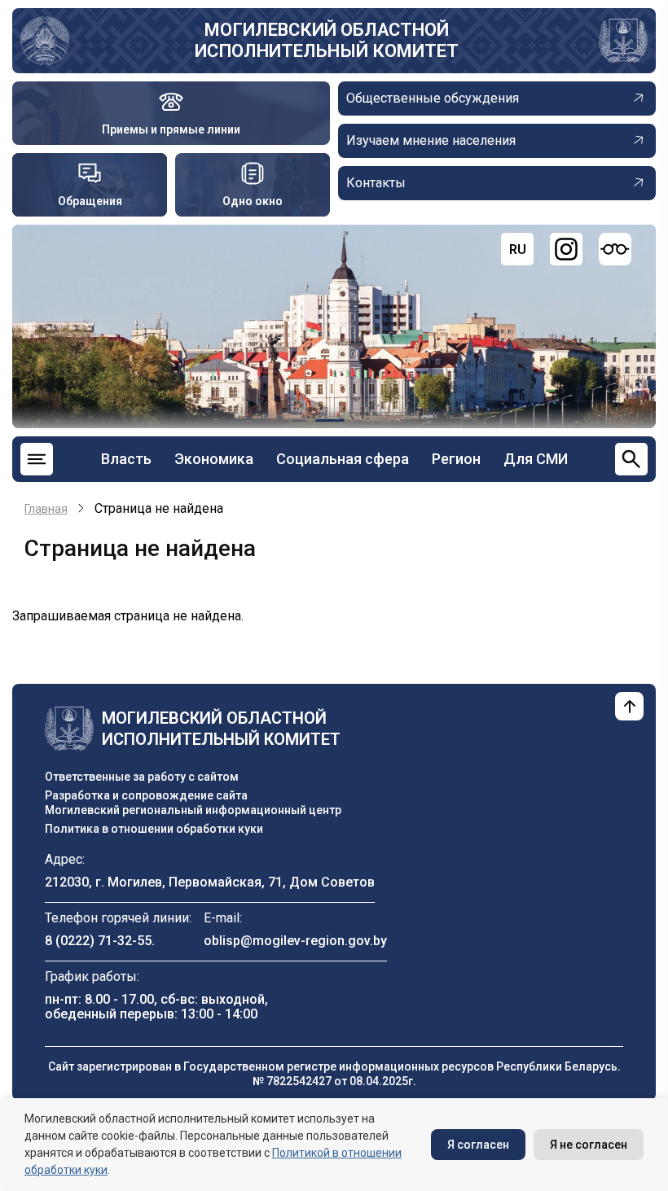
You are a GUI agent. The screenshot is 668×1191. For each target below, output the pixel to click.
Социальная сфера (342, 458)
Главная (46, 508)
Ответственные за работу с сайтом (142, 776)
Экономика (213, 458)
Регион (456, 458)
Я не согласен (588, 1144)
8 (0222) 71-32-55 (98, 940)
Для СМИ (535, 458)
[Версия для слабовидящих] (615, 249)
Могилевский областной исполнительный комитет (327, 40)
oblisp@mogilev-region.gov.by (295, 940)
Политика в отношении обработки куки (154, 828)
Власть (126, 458)
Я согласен (478, 1144)
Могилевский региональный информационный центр (193, 810)
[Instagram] (566, 249)
